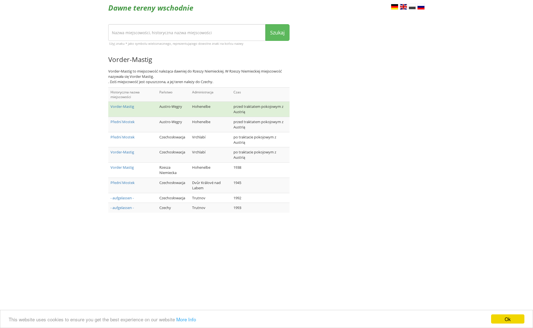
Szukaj (277, 32)
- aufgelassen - (122, 197)
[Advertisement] (199, 261)
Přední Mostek (122, 121)
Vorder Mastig (122, 167)
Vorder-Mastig (122, 106)
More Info (186, 319)
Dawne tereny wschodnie (150, 8)
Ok (508, 318)
